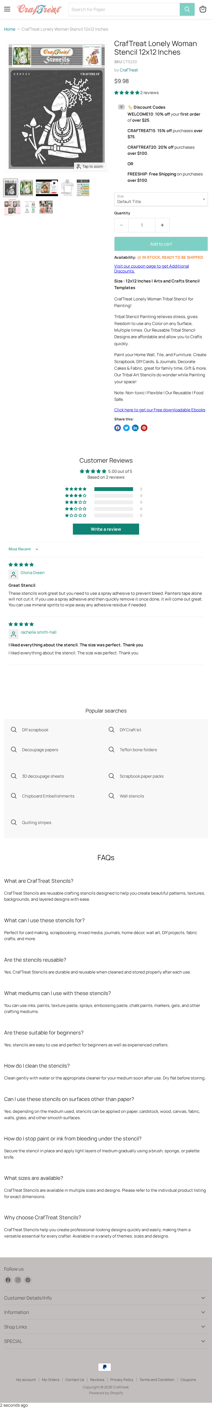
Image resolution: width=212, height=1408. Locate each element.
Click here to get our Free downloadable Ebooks (159, 410)
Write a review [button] (106, 529)
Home (9, 29)
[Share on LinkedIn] (135, 428)
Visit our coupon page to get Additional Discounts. (151, 268)
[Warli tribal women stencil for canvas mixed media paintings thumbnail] (26, 188)
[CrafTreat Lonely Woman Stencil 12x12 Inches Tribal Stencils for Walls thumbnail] (11, 188)
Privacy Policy (121, 1379)
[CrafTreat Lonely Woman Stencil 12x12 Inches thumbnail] (47, 188)
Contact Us (74, 1379)
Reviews (97, 1379)
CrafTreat (129, 70)
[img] (21, 564)
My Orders (50, 1379)
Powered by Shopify (106, 1392)
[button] (127, 92)
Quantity (122, 213)
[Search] (187, 9)
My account (26, 1379)
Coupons (188, 1379)
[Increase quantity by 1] (162, 225)
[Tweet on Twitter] (126, 428)
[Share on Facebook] (117, 428)
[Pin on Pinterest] (144, 428)
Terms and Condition (156, 1379)
